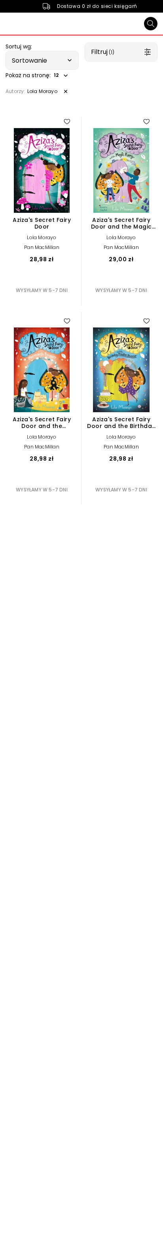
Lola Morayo (41, 237)
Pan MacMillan (41, 247)
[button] (42, 60)
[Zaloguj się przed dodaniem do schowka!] (67, 121)
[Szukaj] (150, 23)
